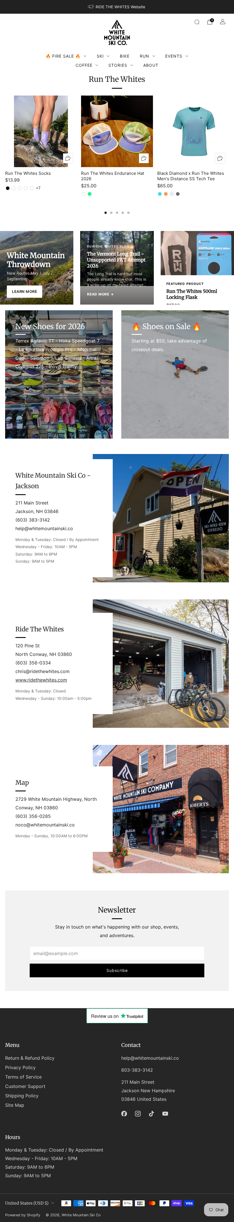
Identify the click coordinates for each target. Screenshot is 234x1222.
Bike (125, 56)
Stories (117, 65)
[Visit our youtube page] (165, 1113)
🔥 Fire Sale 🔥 (63, 56)
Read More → (100, 294)
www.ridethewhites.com (41, 680)
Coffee (84, 65)
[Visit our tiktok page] (151, 1113)
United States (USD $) (27, 1203)
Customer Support (25, 1086)
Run (144, 56)
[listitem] (117, 7)
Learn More (24, 291)
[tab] (105, 213)
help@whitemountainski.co (150, 1058)
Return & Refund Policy (30, 1058)
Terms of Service (23, 1077)
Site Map (14, 1105)
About (150, 65)
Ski (100, 56)
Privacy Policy (20, 1067)
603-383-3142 (137, 1070)
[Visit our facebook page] (124, 1113)
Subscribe (117, 970)
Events (173, 56)
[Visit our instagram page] (138, 1113)
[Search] (197, 22)
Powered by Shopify (22, 1215)
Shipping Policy (22, 1096)
